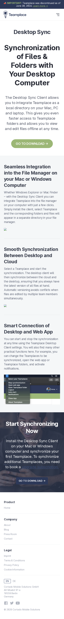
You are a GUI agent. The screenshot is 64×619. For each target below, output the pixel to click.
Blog (6, 529)
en (7, 581)
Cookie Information (14, 569)
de (14, 581)
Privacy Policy (11, 565)
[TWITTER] (12, 603)
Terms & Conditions (14, 560)
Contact (8, 538)
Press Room (10, 534)
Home (7, 507)
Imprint (7, 555)
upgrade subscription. (40, 467)
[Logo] (14, 15)
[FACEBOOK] (6, 603)
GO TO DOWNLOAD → (32, 144)
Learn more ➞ (40, 5)
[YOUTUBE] (18, 603)
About (7, 525)
